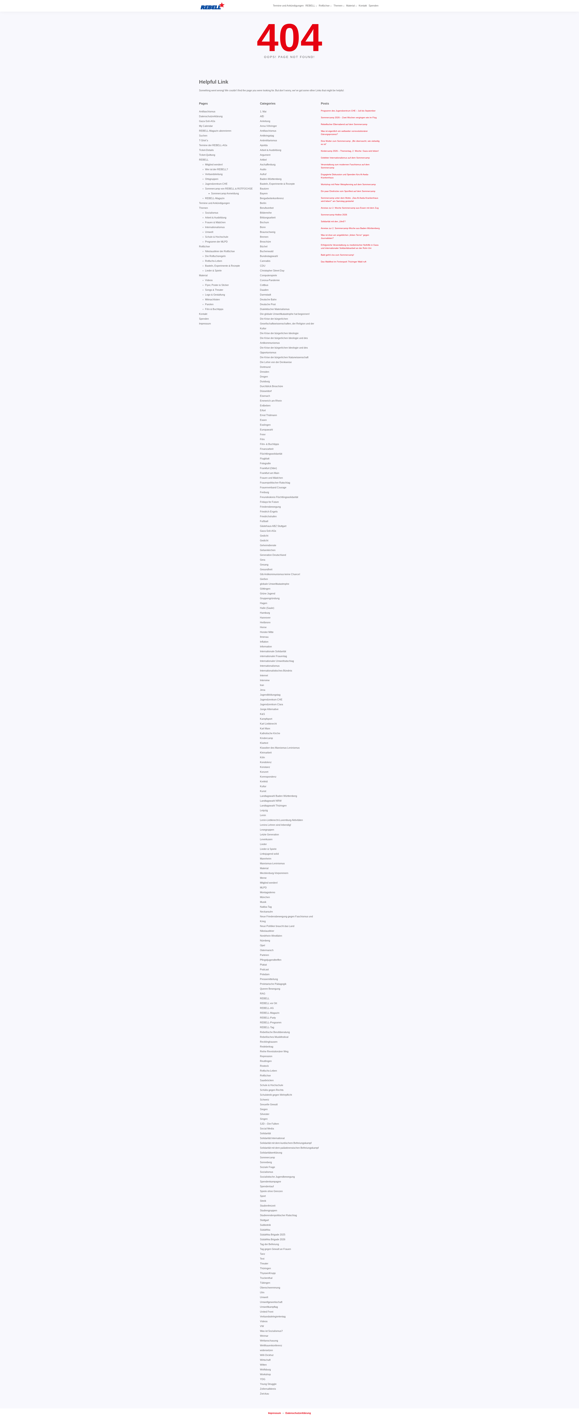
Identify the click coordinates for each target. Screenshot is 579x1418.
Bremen (264, 237)
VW (262, 1326)
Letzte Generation (269, 834)
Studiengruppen (268, 1210)
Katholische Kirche (270, 733)
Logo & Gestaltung (215, 294)
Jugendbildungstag (270, 694)
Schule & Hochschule (216, 237)
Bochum (264, 222)
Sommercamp (267, 1157)
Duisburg (265, 381)
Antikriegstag (267, 135)
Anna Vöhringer (268, 126)
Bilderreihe (266, 212)
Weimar (264, 1336)
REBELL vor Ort (268, 1003)
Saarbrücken (267, 1080)
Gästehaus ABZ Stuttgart (273, 526)
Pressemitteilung (269, 979)
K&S (262, 714)
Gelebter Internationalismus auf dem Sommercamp (345, 158)
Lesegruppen (267, 829)
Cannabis (265, 261)
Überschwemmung (270, 1287)
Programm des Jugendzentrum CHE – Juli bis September (348, 111)
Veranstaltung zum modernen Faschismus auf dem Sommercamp (345, 166)
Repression (266, 1056)
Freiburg (264, 492)
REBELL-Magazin (215, 198)
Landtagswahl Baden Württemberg (278, 796)
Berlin (263, 203)
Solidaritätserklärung (271, 1152)
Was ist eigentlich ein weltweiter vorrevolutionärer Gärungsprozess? (344, 132)
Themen (203, 208)
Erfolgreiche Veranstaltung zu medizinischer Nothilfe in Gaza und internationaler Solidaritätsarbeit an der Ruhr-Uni (349, 246)
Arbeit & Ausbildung (215, 217)
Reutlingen (266, 1061)
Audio (263, 169)
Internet (264, 675)
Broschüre (265, 241)
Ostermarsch (267, 950)
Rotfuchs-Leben (213, 261)
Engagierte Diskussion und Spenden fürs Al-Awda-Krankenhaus (345, 176)
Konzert (264, 772)
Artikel (263, 159)
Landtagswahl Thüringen (273, 805)
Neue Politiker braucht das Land (277, 926)
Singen (264, 1119)
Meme (263, 878)
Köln (262, 757)
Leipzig (264, 810)
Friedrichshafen (268, 516)
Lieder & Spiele (213, 270)
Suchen (203, 135)
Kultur (263, 786)
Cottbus (264, 285)
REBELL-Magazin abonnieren (215, 131)
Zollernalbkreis (268, 1389)
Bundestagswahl (269, 256)
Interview (265, 680)
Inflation (264, 641)
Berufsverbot (267, 208)
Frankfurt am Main (269, 473)
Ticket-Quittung (207, 155)
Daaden (264, 290)
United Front (266, 1311)
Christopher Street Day (272, 270)
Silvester (264, 1114)
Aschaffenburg (267, 164)
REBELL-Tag (267, 1027)
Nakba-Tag (266, 907)
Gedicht (264, 535)
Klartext (264, 743)
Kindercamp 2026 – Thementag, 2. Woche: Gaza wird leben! (350, 151)
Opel (262, 945)
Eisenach (265, 396)
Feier (263, 434)
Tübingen (265, 1283)
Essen (263, 420)
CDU (262, 266)
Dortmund (265, 367)
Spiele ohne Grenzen (271, 1191)
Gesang (264, 564)
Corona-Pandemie (270, 280)
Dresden (264, 372)
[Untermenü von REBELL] (316, 6)
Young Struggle (268, 1384)
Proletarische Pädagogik (273, 984)
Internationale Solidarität (273, 651)
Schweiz (264, 1099)
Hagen (263, 603)
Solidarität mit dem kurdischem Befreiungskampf (286, 1143)
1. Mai (263, 111)
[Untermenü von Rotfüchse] (331, 6)
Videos (209, 280)
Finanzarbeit (266, 449)
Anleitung (265, 121)
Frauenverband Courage (273, 487)
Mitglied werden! (214, 164)
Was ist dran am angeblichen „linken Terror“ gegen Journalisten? (345, 236)
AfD (262, 116)
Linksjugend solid (269, 854)
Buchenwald (266, 251)
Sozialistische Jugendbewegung (277, 1176)
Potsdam (264, 974)
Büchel (263, 246)
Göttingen (265, 588)
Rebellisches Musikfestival (274, 1037)
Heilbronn (265, 622)
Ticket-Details (206, 150)
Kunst (263, 791)
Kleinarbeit (266, 752)
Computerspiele (268, 275)
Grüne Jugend (267, 593)
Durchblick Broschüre (271, 386)
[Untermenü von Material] (356, 6)
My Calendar (206, 126)
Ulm (262, 1292)
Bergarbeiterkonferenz (272, 198)
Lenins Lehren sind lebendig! (275, 825)
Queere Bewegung (270, 989)
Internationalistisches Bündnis (276, 670)
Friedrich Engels (269, 511)
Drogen (264, 376)
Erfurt (263, 410)
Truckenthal (266, 1278)
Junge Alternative (269, 709)
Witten (263, 1364)
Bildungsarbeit (267, 217)
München (265, 897)
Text (262, 1258)
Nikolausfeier (267, 931)
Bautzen (264, 188)
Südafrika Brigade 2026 (272, 1239)
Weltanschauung (269, 1340)
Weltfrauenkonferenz (271, 1345)
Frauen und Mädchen (271, 478)
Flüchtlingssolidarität (271, 453)
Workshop (265, 1374)
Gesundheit (266, 569)
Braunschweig (267, 232)
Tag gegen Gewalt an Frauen (275, 1249)
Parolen (209, 304)
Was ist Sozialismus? (271, 1331)
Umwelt (209, 232)
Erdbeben (265, 405)
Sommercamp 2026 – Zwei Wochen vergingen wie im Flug (349, 117)
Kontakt (203, 314)
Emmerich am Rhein (271, 400)
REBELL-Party (268, 1017)
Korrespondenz (268, 776)
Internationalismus (215, 227)
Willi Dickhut (266, 1355)
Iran (262, 685)
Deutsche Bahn (268, 299)
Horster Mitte (267, 632)
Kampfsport (266, 719)
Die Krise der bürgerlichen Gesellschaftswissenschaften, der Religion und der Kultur (287, 324)
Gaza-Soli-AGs (207, 121)
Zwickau (264, 1393)
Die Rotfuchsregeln (215, 256)
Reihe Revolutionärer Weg (274, 1051)
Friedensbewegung (270, 507)
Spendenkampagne (270, 1181)
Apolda (264, 145)
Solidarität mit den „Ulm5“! (333, 221)
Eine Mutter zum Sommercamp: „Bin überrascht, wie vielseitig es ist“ (350, 142)
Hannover (265, 617)
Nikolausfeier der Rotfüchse (220, 251)
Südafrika (265, 1230)
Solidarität (265, 1133)
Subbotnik (265, 1225)
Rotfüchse (204, 246)
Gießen (264, 579)
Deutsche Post (268, 304)
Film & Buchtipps (214, 309)
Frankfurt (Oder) (268, 468)
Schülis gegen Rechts (271, 1090)
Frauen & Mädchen (215, 222)
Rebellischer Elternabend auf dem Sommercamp (344, 124)
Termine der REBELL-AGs (213, 145)
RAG (262, 993)
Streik (263, 1201)
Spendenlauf (267, 1186)
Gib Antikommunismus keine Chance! (280, 574)
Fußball (264, 521)
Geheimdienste (268, 545)
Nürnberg (265, 940)
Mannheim (265, 858)
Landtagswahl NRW (271, 801)
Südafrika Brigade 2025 (272, 1234)
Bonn (263, 227)
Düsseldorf (266, 391)
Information (266, 646)
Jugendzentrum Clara (271, 704)
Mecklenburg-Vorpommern (274, 873)
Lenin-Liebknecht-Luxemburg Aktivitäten (281, 820)
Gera (262, 560)
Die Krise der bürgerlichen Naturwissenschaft (284, 357)
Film (262, 439)
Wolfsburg (265, 1369)
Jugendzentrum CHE (216, 184)
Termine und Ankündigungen (214, 203)
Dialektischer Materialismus (275, 309)
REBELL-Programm (270, 1022)
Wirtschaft (265, 1360)
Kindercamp (266, 738)
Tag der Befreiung (269, 1244)
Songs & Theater (214, 290)
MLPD (263, 887)
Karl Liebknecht (268, 723)
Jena (262, 690)
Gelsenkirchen (267, 550)
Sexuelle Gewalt (269, 1104)
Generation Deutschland (273, 555)
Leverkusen (266, 839)
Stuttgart (264, 1220)
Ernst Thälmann (268, 415)
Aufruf (263, 174)
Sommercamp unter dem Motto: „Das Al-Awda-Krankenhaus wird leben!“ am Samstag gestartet (349, 199)
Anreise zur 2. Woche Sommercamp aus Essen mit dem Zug (350, 208)
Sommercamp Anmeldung (225, 193)
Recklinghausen (268, 1042)
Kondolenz (266, 762)
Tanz (262, 1254)
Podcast (264, 969)
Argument (265, 155)
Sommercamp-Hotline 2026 (334, 214)
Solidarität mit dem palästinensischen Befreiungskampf (289, 1148)
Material (203, 275)
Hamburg (265, 613)
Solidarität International (272, 1138)
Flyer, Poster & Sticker (217, 285)
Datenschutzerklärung (211, 116)
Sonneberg (266, 1162)
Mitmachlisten (212, 299)
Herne (263, 627)
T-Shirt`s (203, 140)
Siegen (264, 1109)
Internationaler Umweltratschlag (277, 661)
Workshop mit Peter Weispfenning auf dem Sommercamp (348, 184)
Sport (263, 1196)
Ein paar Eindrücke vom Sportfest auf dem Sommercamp (348, 191)
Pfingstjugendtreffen (270, 960)
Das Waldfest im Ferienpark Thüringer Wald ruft (343, 261)
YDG (262, 1379)
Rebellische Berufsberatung (275, 1032)
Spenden (204, 319)
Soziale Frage (267, 1167)
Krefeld (264, 781)
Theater (264, 1263)
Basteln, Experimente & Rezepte (222, 266)
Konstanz (265, 767)
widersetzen (266, 1350)
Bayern (264, 193)
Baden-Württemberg (271, 179)
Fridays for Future (269, 502)
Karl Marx (265, 728)
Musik (263, 902)
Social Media (267, 1128)
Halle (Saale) (267, 608)
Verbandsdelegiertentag (273, 1316)
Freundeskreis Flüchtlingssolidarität (279, 497)
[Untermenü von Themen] (344, 6)
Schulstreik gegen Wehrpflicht (276, 1095)
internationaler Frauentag (273, 656)
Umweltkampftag (269, 1307)
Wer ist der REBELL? (216, 169)
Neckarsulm (266, 911)
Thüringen (265, 1268)
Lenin (263, 815)
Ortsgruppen (211, 179)
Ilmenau (264, 637)
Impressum (205, 323)
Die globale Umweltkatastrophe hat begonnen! (285, 314)
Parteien (264, 955)
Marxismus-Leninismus (272, 863)
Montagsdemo (267, 892)
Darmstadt (265, 294)
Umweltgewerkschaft (271, 1302)
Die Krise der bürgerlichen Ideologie (279, 333)
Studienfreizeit (267, 1205)
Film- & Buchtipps (269, 444)
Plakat (263, 964)
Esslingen (265, 425)
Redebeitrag (266, 1046)
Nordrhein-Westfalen (271, 935)
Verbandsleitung (214, 174)
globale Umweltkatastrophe (274, 584)
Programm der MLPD (216, 241)
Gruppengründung (270, 598)
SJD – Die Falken (269, 1123)
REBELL (204, 159)
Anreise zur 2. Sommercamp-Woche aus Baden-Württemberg (350, 228)
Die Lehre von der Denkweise (276, 362)
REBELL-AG (267, 1008)
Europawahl (266, 429)
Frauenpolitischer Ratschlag (275, 482)
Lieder (263, 844)
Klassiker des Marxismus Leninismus (280, 748)
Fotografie (265, 463)
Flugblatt (264, 458)
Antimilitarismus (268, 140)
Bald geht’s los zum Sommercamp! (337, 255)
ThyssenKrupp (268, 1273)
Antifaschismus (207, 111)
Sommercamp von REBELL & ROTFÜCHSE (229, 188)
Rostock (264, 1066)
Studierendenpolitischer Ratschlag (278, 1215)
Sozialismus (211, 212)
